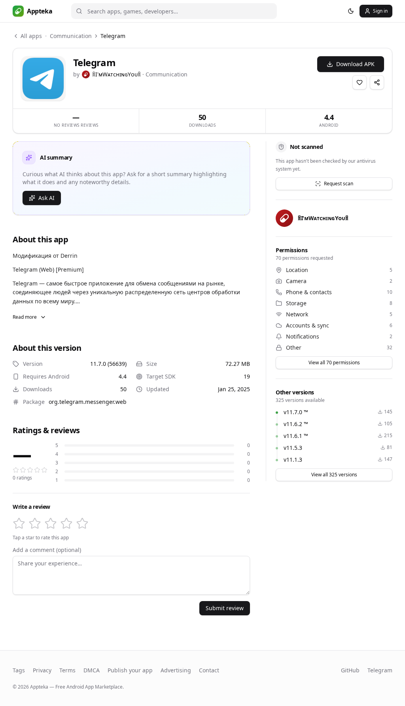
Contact (209, 670)
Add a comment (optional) (47, 550)
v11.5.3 (293, 447)
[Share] (377, 82)
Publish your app (130, 670)
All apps (31, 36)
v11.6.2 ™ (296, 424)
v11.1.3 (293, 459)
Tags (19, 670)
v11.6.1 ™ (296, 436)
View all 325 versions (334, 474)
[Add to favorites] (359, 82)
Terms (67, 670)
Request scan (338, 183)
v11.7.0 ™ (296, 412)
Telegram (379, 670)
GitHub (350, 670)
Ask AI (46, 198)
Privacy (42, 670)
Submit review (225, 608)
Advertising (176, 670)
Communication (71, 36)
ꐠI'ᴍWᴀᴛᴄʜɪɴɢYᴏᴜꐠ (116, 74)
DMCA (91, 670)
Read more (25, 317)
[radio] (19, 523)
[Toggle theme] (351, 11)
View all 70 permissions (334, 362)
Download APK (355, 64)
